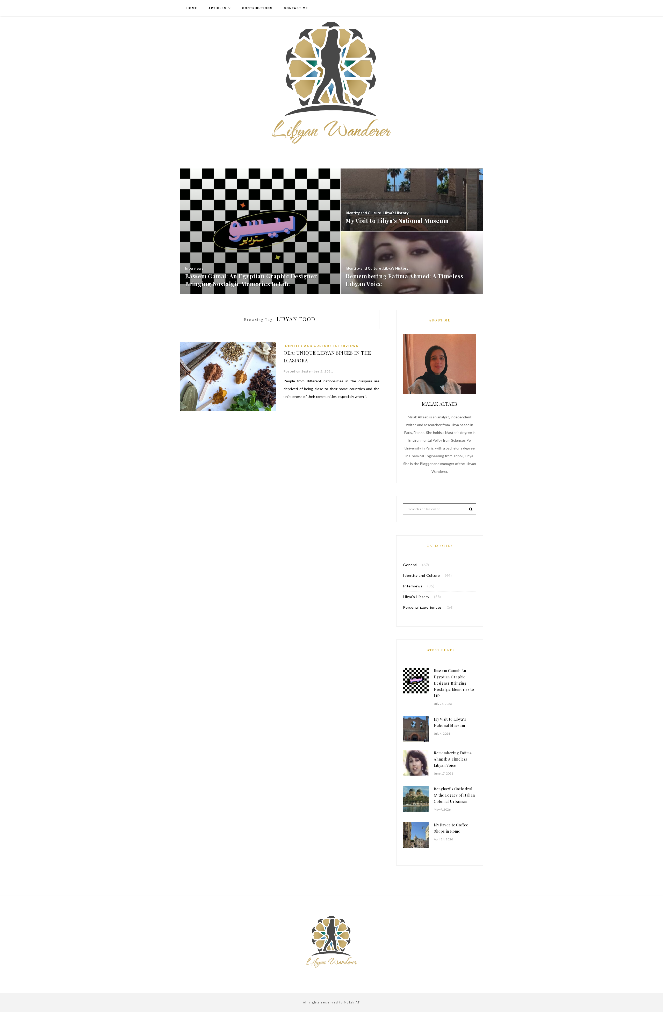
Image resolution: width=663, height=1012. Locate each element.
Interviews (345, 346)
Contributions (257, 8)
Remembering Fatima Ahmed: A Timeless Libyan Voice (453, 759)
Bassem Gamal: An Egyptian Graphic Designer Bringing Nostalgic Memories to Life (454, 683)
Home (191, 8)
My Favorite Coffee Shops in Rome (451, 828)
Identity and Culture (308, 346)
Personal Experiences (422, 607)
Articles (217, 8)
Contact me (296, 8)
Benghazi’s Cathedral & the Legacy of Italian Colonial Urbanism (454, 795)
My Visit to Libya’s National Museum (450, 722)
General (410, 565)
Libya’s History (416, 596)
